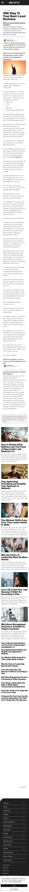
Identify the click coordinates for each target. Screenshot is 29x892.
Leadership (6, 717)
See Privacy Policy (17, 881)
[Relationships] (24, 732)
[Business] (24, 709)
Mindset (5, 721)
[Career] (24, 713)
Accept (14, 885)
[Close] (27, 878)
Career (5, 713)
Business (6, 709)
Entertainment (7, 743)
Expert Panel (7, 751)
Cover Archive (7, 766)
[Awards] (24, 755)
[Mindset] (24, 721)
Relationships (7, 732)
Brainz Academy (8, 759)
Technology (6, 736)
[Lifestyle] (24, 725)
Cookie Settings (14, 889)
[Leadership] (24, 717)
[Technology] (24, 736)
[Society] (24, 740)
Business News (7, 747)
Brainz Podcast (8, 762)
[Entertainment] (24, 744)
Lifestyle (6, 724)
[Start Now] (14, 450)
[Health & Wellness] (24, 728)
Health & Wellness (9, 728)
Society (5, 740)
